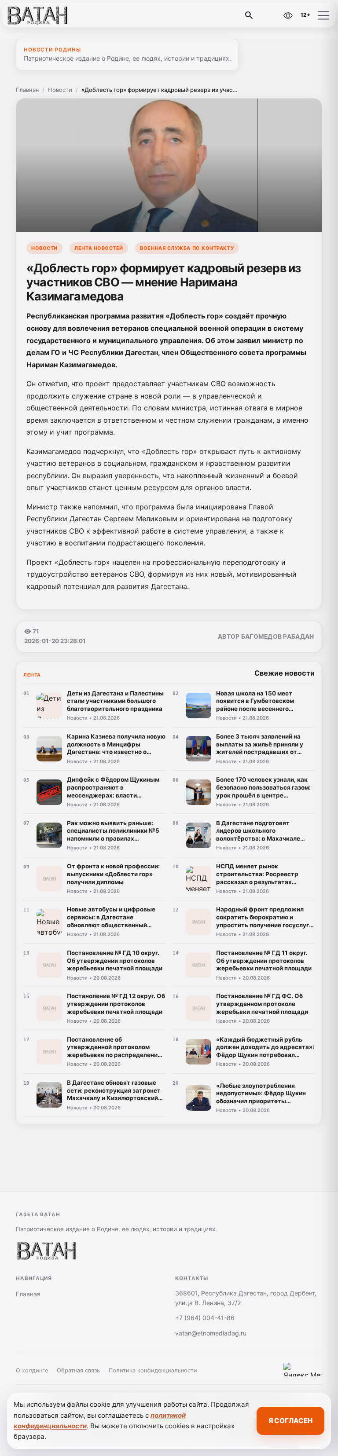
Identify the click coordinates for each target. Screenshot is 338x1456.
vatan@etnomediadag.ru (210, 1333)
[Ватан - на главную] (43, 15)
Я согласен (290, 1420)
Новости (60, 89)
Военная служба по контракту (187, 248)
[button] (323, 15)
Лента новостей (98, 248)
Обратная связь (78, 1370)
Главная (27, 89)
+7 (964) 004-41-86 (205, 1317)
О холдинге (32, 1370)
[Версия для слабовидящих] (287, 15)
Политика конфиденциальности (153, 1370)
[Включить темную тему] (269, 15)
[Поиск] (249, 15)
